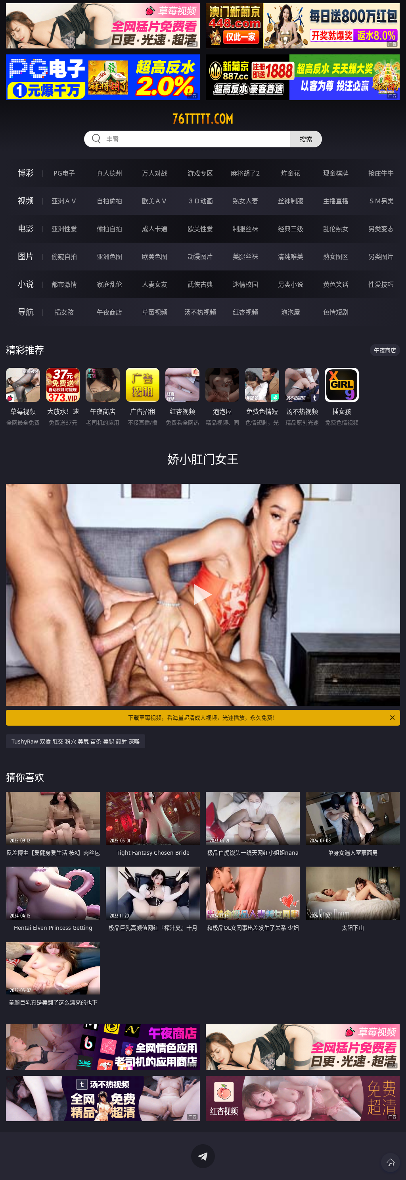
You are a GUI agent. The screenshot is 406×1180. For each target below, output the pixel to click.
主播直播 (336, 201)
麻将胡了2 (245, 173)
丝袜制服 (290, 201)
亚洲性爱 (64, 228)
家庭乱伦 (109, 284)
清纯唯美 (290, 256)
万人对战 (154, 173)
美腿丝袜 (245, 256)
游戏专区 (200, 173)
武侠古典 (200, 284)
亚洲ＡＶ (64, 201)
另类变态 (381, 228)
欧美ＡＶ (154, 201)
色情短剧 (336, 312)
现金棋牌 (336, 173)
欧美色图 (154, 256)
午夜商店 (109, 312)
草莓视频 (154, 312)
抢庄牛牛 (381, 173)
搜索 (306, 139)
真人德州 (109, 173)
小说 (26, 284)
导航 (26, 312)
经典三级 (290, 228)
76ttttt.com (203, 119)
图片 (26, 256)
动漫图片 (200, 256)
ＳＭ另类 (381, 201)
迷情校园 (245, 284)
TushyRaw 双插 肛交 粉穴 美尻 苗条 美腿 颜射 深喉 (75, 741)
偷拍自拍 (109, 228)
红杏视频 (245, 312)
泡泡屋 (290, 312)
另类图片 (381, 256)
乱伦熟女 (336, 228)
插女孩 (64, 312)
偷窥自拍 (64, 256)
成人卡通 (154, 228)
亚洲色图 (109, 256)
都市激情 (64, 284)
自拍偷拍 (109, 201)
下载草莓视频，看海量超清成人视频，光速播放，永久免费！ (203, 717)
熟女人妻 (245, 201)
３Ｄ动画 (200, 201)
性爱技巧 (381, 284)
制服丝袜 (245, 228)
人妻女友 (154, 284)
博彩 (26, 173)
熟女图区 (336, 256)
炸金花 (290, 173)
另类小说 (290, 284)
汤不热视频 (200, 312)
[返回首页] (390, 1162)
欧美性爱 (200, 228)
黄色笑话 (336, 284)
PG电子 (64, 173)
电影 (26, 228)
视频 (26, 200)
